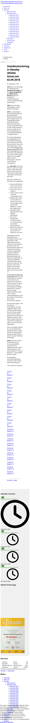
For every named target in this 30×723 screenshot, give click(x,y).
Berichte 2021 (14, 15)
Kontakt (6, 51)
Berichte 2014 (14, 28)
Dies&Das (10, 42)
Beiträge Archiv (12, 13)
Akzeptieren (3, 722)
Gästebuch (7, 48)
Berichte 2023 (14, 35)
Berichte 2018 (14, 21)
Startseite (7, 6)
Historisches (11, 40)
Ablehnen (10, 722)
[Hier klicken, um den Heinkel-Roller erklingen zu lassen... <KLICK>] (11, 1)
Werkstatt (10, 39)
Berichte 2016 (14, 24)
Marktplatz (7, 44)
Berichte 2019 (14, 19)
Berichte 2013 (14, 30)
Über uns (7, 8)
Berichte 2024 (14, 37)
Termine (6, 46)
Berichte (6, 10)
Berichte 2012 (14, 31)
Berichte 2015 (14, 26)
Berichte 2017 (14, 22)
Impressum (10, 671)
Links (5, 49)
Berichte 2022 (14, 33)
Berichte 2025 (11, 12)
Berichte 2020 (14, 17)
